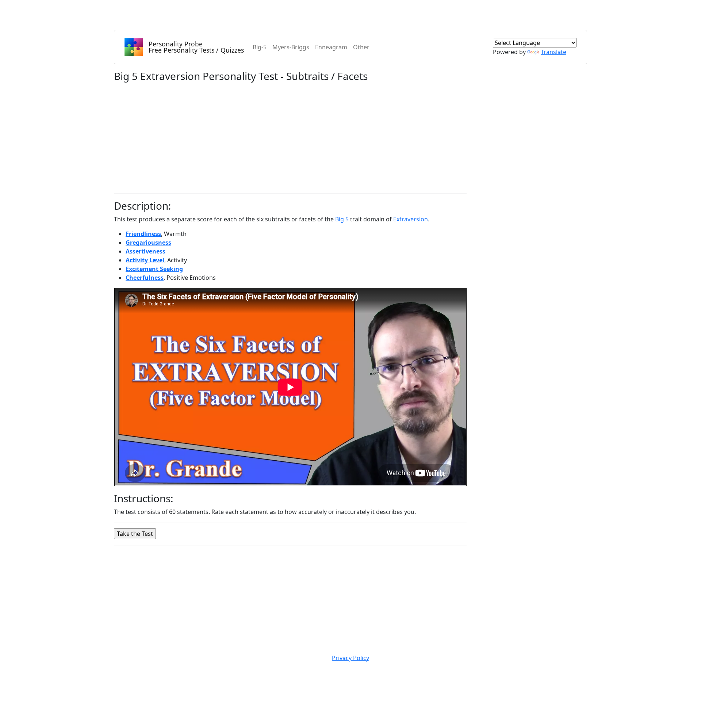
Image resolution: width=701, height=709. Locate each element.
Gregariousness (148, 243)
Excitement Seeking (154, 269)
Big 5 (342, 219)
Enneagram (331, 47)
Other (361, 47)
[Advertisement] (290, 136)
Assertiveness (145, 251)
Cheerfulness (145, 278)
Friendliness (143, 234)
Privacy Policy (350, 658)
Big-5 (260, 47)
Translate (553, 52)
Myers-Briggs (290, 47)
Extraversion (410, 219)
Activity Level (145, 260)
